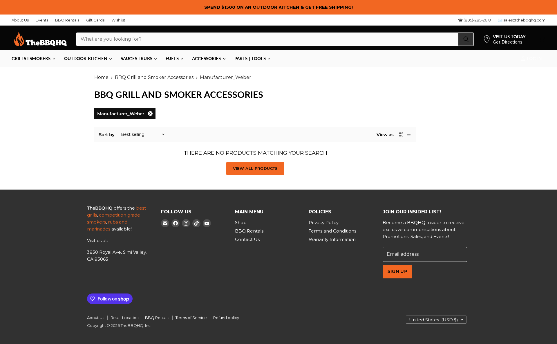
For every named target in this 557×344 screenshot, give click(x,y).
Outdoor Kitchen (86, 58)
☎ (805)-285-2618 (474, 20)
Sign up (397, 271)
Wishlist (118, 20)
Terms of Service (191, 317)
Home (101, 77)
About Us (20, 20)
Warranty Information (332, 239)
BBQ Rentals (67, 20)
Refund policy (226, 317)
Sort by (107, 134)
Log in (534, 58)
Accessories (207, 58)
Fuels (173, 58)
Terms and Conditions (332, 231)
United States (433, 320)
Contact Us (247, 239)
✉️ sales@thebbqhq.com (521, 20)
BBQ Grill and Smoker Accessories (154, 77)
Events (42, 20)
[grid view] (401, 134)
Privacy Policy (324, 222)
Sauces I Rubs (137, 58)
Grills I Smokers (32, 58)
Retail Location (125, 317)
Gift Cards (95, 20)
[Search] (466, 39)
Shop (241, 222)
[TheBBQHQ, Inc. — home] (40, 39)
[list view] (409, 134)
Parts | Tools (250, 58)
